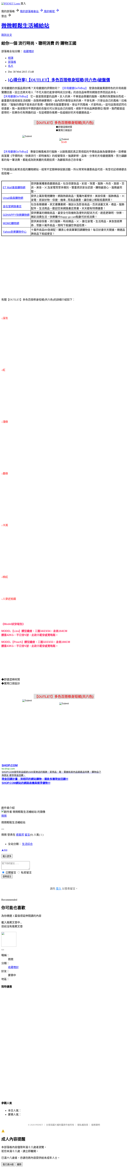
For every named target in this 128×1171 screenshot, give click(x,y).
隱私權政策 (82, 1125)
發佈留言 (7, 876)
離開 (19, 1164)
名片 (10, 66)
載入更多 (7, 856)
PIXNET (39, 1125)
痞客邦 (20, 834)
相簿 (10, 58)
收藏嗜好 (28, 51)
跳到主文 (6, 35)
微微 (4, 815)
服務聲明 (95, 1125)
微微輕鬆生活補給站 (25, 26)
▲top (4, 849)
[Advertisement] (64, 268)
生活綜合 (27, 844)
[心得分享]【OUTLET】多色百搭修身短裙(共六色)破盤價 (59, 80)
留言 (27, 834)
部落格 (12, 62)
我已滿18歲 (8, 1164)
